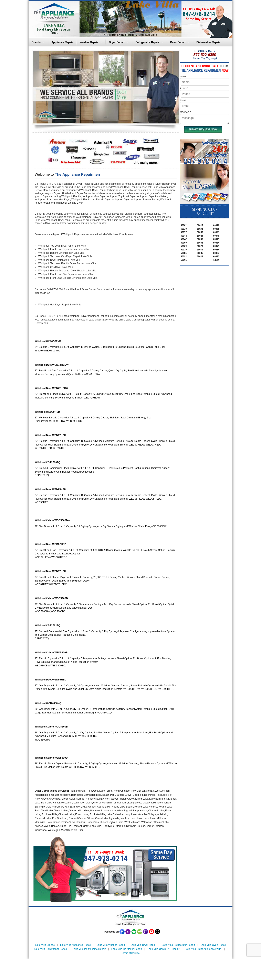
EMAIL (183, 100)
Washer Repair (89, 42)
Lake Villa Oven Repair (213, 944)
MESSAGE (185, 112)
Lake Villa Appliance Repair (75, 944)
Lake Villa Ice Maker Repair (126, 948)
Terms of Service (130, 953)
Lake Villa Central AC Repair (163, 948)
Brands (36, 42)
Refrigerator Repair (147, 42)
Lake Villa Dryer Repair (143, 944)
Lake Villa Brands (45, 944)
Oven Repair (178, 42)
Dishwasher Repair (208, 42)
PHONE (184, 88)
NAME (183, 76)
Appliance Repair (62, 42)
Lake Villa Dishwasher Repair (50, 948)
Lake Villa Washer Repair (111, 944)
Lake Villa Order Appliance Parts (203, 948)
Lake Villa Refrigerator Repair (178, 944)
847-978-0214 (199, 14)
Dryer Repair (117, 42)
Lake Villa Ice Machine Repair (89, 948)
